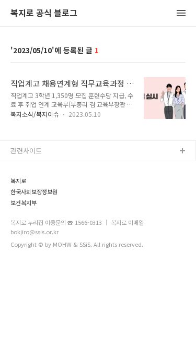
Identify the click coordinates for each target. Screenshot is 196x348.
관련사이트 (26, 150)
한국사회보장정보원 (33, 191)
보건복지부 (23, 202)
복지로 (18, 180)
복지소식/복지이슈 (34, 114)
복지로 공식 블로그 (43, 13)
